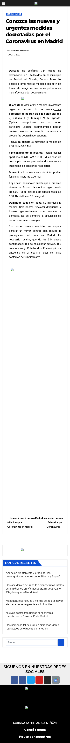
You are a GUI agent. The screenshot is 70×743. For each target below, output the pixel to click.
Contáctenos (35, 730)
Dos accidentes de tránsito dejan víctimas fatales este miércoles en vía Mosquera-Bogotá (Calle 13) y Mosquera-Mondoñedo (35, 589)
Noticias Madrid (14, 14)
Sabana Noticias (19, 50)
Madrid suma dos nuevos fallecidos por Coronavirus (49, 522)
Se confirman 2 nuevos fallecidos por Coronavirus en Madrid (21, 522)
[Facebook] (14, 680)
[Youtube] (39, 680)
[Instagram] (47, 680)
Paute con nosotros (35, 737)
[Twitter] (31, 680)
